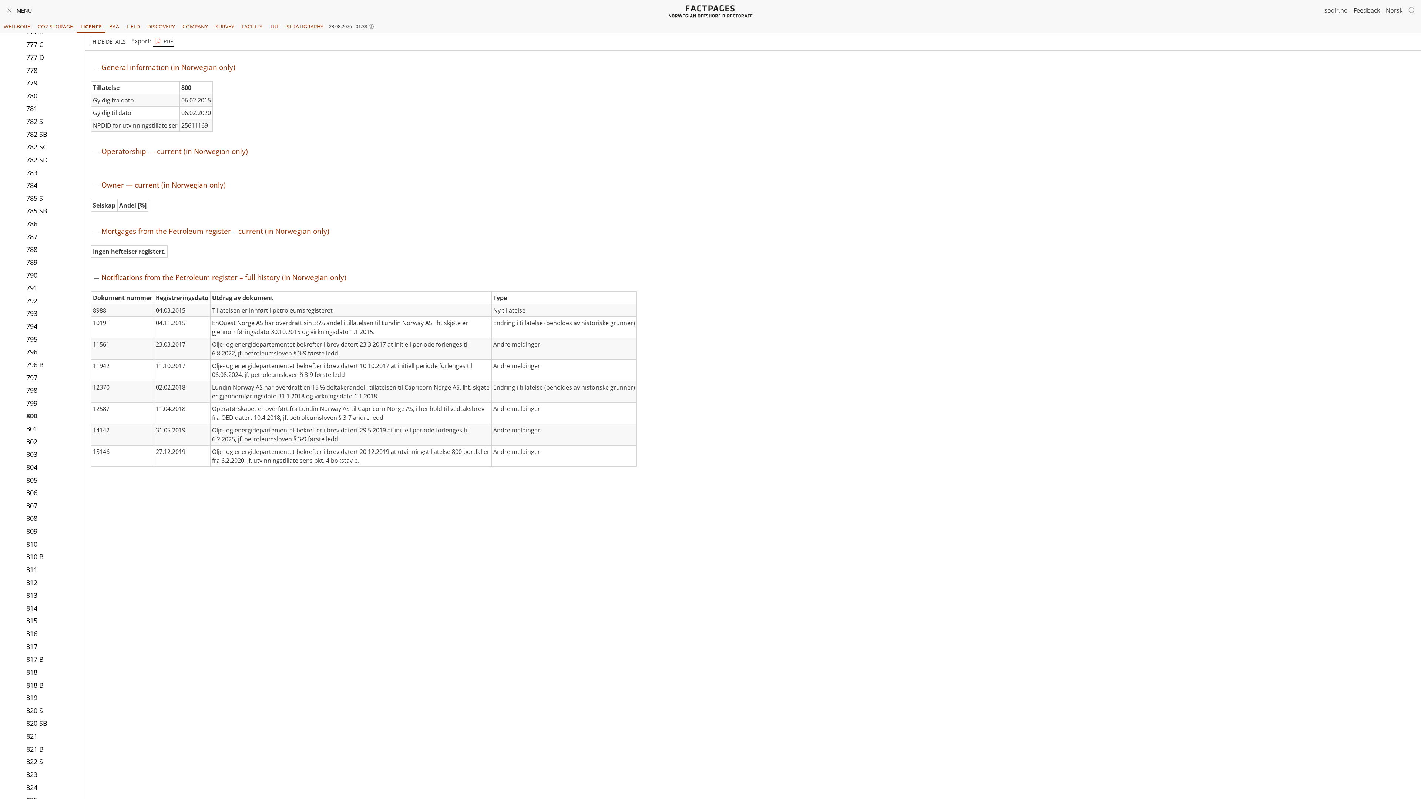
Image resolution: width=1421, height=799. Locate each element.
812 (31, 582)
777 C (34, 44)
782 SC (36, 146)
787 (31, 236)
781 (31, 108)
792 (31, 300)
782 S (34, 121)
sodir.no (1336, 10)
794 (31, 326)
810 (31, 544)
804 (31, 467)
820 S (34, 710)
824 (31, 787)
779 (31, 82)
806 (31, 492)
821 (31, 736)
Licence (91, 26)
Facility (252, 26)
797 (31, 377)
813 (31, 595)
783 (31, 172)
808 (31, 518)
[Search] (1411, 10)
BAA (114, 26)
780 (31, 95)
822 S (34, 761)
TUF (274, 26)
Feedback (1367, 10)
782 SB (36, 134)
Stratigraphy (304, 26)
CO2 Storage (55, 26)
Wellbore (17, 26)
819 (31, 697)
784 (31, 185)
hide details (109, 41)
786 (31, 223)
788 (31, 249)
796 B (35, 364)
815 (31, 620)
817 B (35, 659)
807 (31, 505)
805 (31, 480)
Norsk (1394, 10)
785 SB (36, 210)
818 (31, 672)
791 (31, 287)
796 (31, 351)
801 (31, 428)
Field (133, 26)
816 (31, 633)
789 (31, 262)
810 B (35, 556)
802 (31, 441)
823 (31, 774)
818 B (35, 685)
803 (31, 454)
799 (31, 403)
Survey (224, 26)
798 (31, 390)
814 (31, 608)
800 (31, 415)
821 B (35, 749)
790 (31, 275)
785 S (34, 198)
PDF (167, 41)
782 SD (37, 159)
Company (195, 26)
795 (31, 339)
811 (31, 569)
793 (31, 313)
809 (31, 531)
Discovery (161, 26)
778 (31, 70)
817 (31, 646)
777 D (35, 57)
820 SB (36, 723)
